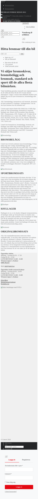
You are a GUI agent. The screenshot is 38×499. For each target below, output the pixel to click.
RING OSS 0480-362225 (10, 19)
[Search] (2, 30)
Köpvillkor (4, 280)
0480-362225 (5, 262)
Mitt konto (8, 443)
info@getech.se (9, 266)
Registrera (26, 460)
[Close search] (2, 37)
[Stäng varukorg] (23, 39)
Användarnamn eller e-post (18, 465)
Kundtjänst (6, 16)
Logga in (12, 460)
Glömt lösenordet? (11, 491)
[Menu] (1, 14)
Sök (22, 54)
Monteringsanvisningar (8, 282)
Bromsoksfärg (9, 5)
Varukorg (8, 449)
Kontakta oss (5, 284)
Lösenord (12, 474)
